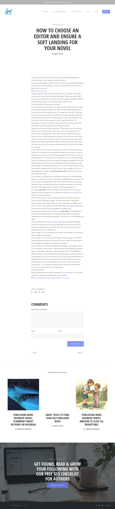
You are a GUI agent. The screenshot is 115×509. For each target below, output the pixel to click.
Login (96, 11)
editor (63, 94)
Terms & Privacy (17, 505)
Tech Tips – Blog (76, 11)
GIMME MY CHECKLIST (57, 485)
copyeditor (55, 222)
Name (33, 331)
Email (60, 331)
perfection (35, 267)
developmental (63, 166)
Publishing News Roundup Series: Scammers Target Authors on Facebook (23, 419)
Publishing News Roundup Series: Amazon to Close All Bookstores (92, 419)
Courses (45, 11)
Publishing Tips (57, 25)
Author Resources (59, 11)
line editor (75, 193)
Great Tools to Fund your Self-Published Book (57, 418)
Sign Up (106, 11)
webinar (63, 273)
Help (88, 11)
